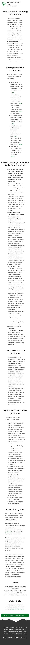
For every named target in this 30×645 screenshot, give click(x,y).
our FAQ (16, 605)
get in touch (8, 532)
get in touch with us (17, 609)
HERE (12, 92)
